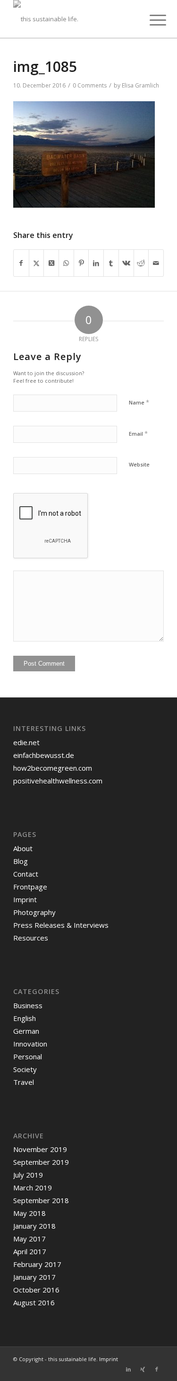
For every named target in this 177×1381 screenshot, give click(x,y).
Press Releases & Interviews (61, 925)
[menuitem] (150, 20)
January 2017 (34, 1277)
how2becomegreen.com (52, 768)
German (26, 1031)
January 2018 (34, 1226)
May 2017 (29, 1238)
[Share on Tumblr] (111, 263)
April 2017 (29, 1251)
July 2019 (28, 1174)
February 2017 (37, 1264)
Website (139, 464)
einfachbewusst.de (43, 755)
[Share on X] (36, 263)
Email (138, 433)
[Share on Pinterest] (81, 263)
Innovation (30, 1043)
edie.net (26, 742)
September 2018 (41, 1200)
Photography (34, 912)
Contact (25, 874)
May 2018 (29, 1213)
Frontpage (30, 886)
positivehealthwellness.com (57, 780)
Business (27, 1005)
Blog (20, 861)
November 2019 (40, 1149)
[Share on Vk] (126, 263)
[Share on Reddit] (141, 263)
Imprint (25, 899)
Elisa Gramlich (140, 85)
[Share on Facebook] (21, 263)
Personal (27, 1056)
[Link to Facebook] (157, 1369)
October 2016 (36, 1289)
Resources (30, 937)
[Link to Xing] (142, 1369)
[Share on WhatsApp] (66, 263)
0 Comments (90, 85)
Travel (23, 1082)
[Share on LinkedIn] (96, 263)
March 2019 (32, 1187)
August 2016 (34, 1302)
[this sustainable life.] (73, 19)
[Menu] (150, 20)
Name (139, 402)
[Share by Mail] (156, 263)
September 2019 (41, 1162)
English (24, 1018)
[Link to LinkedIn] (128, 1369)
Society (25, 1069)
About (23, 848)
